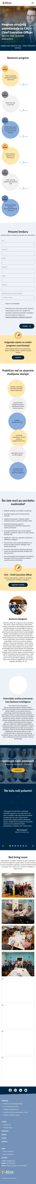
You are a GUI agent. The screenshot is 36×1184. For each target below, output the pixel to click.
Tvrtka (3, 276)
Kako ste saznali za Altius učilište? (12, 293)
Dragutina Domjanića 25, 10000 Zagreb (14, 1165)
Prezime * (5, 249)
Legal (3, 1148)
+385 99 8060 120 (10, 1163)
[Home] (7, 3)
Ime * (3, 240)
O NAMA (4, 1122)
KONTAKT (4, 1141)
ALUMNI (4, 1138)
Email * (4, 258)
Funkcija (4, 284)
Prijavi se (18, 357)
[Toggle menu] (32, 3)
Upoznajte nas (7, 1125)
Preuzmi (25, 326)
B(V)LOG (4, 1134)
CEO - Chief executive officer (11, 1106)
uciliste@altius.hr (10, 1161)
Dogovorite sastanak (18, 585)
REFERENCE (5, 1131)
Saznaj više (18, 770)
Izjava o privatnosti (8, 1151)
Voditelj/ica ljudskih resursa (11, 1109)
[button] (3, 846)
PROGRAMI (5, 1101)
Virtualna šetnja (7, 1127)
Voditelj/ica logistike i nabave (11, 1115)
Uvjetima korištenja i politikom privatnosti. (18, 317)
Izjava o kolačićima (8, 1154)
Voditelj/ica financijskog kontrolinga (13, 1103)
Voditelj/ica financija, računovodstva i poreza (15, 1112)
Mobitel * (4, 267)
